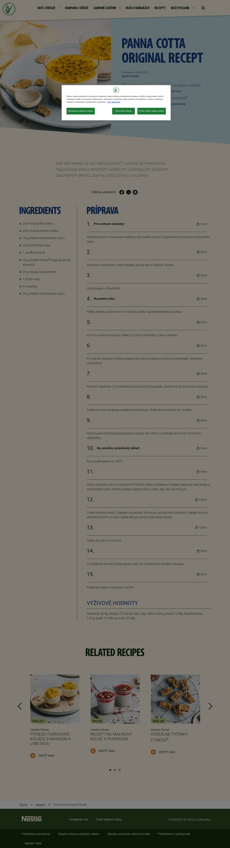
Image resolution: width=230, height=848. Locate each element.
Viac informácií (113, 102)
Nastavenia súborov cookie (80, 111)
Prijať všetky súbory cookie (151, 111)
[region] (116, 103)
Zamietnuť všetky (124, 111)
